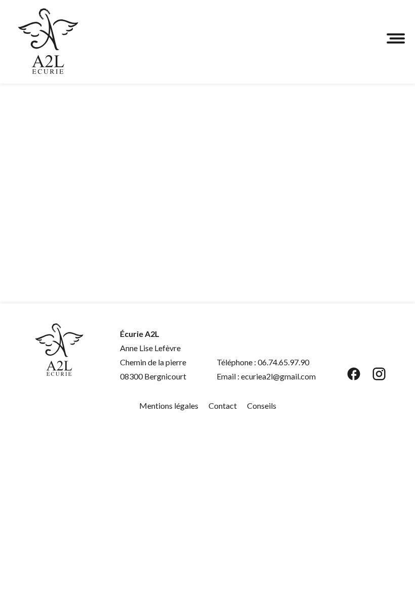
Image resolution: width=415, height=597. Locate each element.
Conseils (261, 405)
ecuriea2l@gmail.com (278, 376)
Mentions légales (168, 405)
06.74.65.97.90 (283, 362)
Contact (223, 405)
